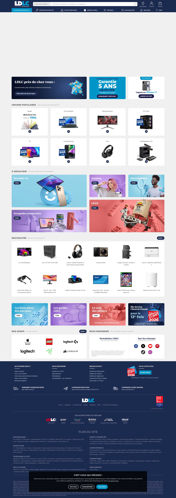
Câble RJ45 (93, 461)
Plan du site (88, 431)
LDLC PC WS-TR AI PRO (50, 262)
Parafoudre (131, 461)
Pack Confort (102, 378)
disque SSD (156, 486)
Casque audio (37, 448)
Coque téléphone (25, 461)
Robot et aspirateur (113, 439)
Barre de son (24, 450)
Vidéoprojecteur (21, 448)
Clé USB (130, 450)
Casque (29, 448)
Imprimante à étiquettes (105, 452)
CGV (16, 373)
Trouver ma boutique (26, 94)
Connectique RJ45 (114, 463)
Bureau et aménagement (141, 450)
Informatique (94, 469)
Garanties (93, 378)
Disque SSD (76, 439)
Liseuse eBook (51, 450)
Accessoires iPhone (66, 461)
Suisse (85, 405)
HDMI (103, 461)
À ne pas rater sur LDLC (48, 495)
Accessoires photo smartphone (65, 458)
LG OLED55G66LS (24, 262)
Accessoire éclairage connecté (112, 443)
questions (16, 495)
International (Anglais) (110, 405)
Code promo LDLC (61, 495)
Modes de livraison (96, 373)
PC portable (16, 439)
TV (14, 448)
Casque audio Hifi (47, 448)
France (60, 405)
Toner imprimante (95, 450)
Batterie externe (78, 461)
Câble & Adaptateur (30, 463)
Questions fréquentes (97, 371)
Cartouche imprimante (109, 450)
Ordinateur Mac (52, 441)
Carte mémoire (61, 450)
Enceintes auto (32, 458)
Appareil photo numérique (37, 450)
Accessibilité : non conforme (61, 378)
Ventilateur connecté (96, 443)
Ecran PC (45, 439)
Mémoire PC (59, 439)
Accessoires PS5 (19, 471)
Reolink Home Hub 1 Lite (151, 290)
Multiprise (125, 463)
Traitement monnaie (154, 452)
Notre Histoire (19, 371)
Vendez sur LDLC (58, 371)
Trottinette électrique (141, 439)
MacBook (52, 439)
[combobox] (42, 4)
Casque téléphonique (38, 461)
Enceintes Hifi (70, 448)
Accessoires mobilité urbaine (99, 441)
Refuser (73, 487)
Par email (146, 372)
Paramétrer (87, 487)
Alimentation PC (63, 441)
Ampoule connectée (141, 441)
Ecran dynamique (59, 448)
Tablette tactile (34, 441)
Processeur (67, 439)
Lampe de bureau (119, 452)
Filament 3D (93, 452)
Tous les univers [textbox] (41, 4)
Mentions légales (20, 380)
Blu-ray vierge (130, 452)
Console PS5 (24, 469)
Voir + (160, 238)
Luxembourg (77, 405)
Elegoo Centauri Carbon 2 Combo (126, 264)
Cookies (34, 376)
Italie (99, 405)
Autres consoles (34, 469)
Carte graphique (36, 439)
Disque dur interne (23, 441)
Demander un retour (97, 380)
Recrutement (56, 373)
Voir (17, 183)
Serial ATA (98, 463)
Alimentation (123, 461)
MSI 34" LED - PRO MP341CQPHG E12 (49, 291)
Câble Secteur (140, 461)
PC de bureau (26, 439)
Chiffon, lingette (155, 450)
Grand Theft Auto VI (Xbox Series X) (126, 291)
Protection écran (18, 463)
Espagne (93, 405)
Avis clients (23, 373)
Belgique (68, 405)
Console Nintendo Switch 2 (78, 469)
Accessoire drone (128, 441)
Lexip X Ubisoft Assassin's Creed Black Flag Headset (75, 264)
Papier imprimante (141, 452)
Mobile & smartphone (19, 458)
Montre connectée (95, 439)
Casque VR (65, 469)
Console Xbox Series (54, 469)
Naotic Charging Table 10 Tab (75, 290)
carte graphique (147, 486)
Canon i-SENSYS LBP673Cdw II (151, 264)
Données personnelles (22, 376)
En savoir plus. (113, 481)
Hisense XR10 (100, 262)
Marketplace (56, 376)
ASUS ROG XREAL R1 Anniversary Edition (24, 291)
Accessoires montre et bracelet (132, 443)
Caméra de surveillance (127, 439)
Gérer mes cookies (21, 378)
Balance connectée (154, 441)
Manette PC (43, 469)
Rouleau (148, 461)
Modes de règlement (97, 376)
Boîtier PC (43, 441)
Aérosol (102, 454)
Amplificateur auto (43, 463)
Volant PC (16, 469)
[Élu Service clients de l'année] (132, 375)
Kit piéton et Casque (52, 461)
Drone (104, 439)
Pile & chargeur (94, 454)
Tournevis (105, 463)
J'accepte (102, 487)
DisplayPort (114, 461)
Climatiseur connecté (115, 441)
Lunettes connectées (155, 439)
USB (98, 461)
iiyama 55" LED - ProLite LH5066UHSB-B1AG (101, 291)
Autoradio (51, 458)
